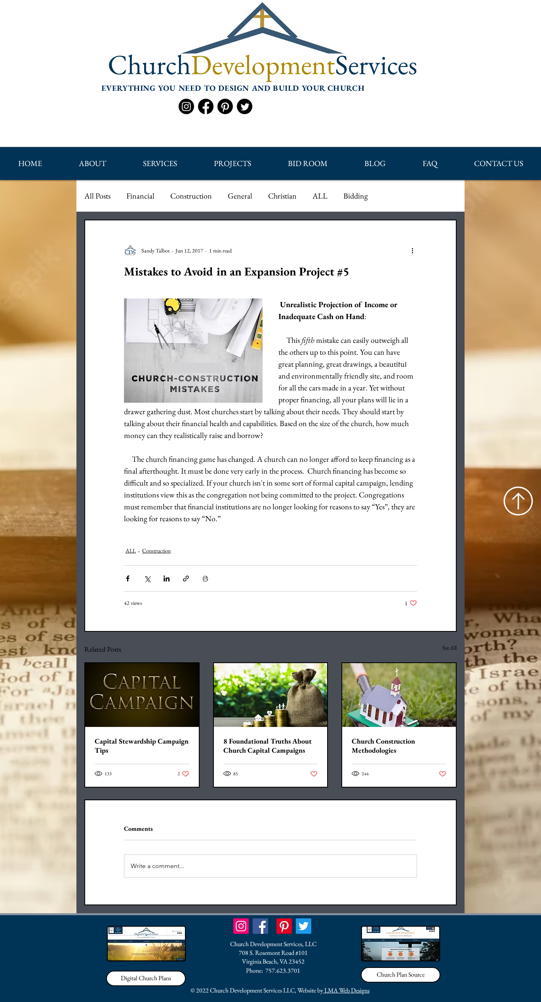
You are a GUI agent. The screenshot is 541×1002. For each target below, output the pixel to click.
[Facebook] (205, 106)
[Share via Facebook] (127, 578)
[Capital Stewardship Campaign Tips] (142, 695)
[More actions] (412, 250)
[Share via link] (186, 578)
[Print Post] (205, 578)
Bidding (355, 196)
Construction (191, 196)
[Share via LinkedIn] (166, 578)
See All (449, 647)
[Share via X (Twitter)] (147, 578)
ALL (320, 196)
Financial (140, 196)
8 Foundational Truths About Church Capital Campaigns (267, 745)
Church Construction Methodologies (383, 745)
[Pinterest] (225, 106)
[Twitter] (244, 106)
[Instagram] (186, 106)
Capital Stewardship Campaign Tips (142, 745)
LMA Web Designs (346, 990)
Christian (282, 196)
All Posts (97, 196)
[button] (92, 163)
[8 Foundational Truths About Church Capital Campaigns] (271, 695)
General (240, 196)
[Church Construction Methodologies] (399, 695)
